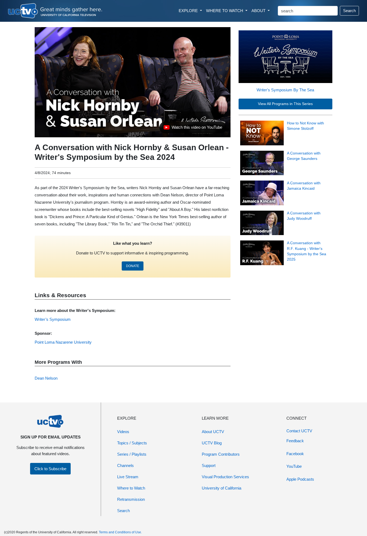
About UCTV (213, 431)
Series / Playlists (131, 454)
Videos (123, 431)
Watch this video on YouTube (192, 128)
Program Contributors (221, 454)
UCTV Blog (212, 443)
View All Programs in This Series (285, 104)
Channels (125, 465)
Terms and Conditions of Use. (120, 532)
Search (349, 10)
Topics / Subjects (132, 443)
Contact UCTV (299, 431)
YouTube (294, 466)
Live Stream (127, 476)
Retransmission (131, 499)
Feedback (295, 440)
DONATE (132, 266)
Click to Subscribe (50, 468)
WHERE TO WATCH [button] (225, 10)
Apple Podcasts (300, 479)
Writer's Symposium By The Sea (285, 90)
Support (208, 465)
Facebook (295, 453)
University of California (221, 488)
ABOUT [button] (259, 10)
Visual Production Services (225, 476)
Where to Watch (131, 488)
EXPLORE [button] (189, 10)
